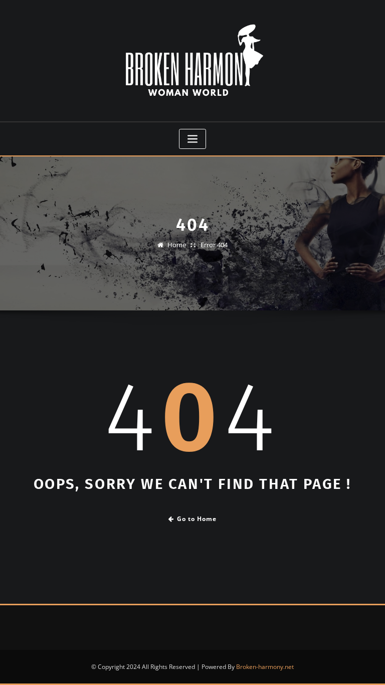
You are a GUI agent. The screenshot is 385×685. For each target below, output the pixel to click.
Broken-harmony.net (265, 666)
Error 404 (214, 244)
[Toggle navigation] (192, 139)
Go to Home (197, 519)
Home (176, 244)
